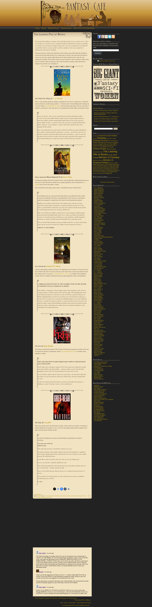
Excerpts (95, 138)
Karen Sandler (98, 248)
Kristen (39, 496)
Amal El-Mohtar (98, 196)
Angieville (96, 385)
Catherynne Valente (99, 209)
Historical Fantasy (106, 142)
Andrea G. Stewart (99, 197)
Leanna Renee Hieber (100, 261)
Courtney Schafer (99, 216)
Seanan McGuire (111, 149)
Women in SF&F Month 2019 (111, 166)
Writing (108, 173)
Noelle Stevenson (99, 295)
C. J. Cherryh (57, 98)
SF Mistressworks (99, 409)
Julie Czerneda (98, 244)
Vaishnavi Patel (98, 350)
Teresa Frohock (98, 344)
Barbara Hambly (98, 201)
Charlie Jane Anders (99, 210)
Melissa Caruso (98, 285)
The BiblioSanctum (99, 413)
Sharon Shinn (98, 326)
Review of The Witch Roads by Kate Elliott (105, 119)
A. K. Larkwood (98, 187)
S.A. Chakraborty (98, 316)
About (43, 28)
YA (111, 173)
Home (37, 28)
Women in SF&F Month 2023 (109, 170)
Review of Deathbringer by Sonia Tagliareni (106, 110)
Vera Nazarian (98, 351)
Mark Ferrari (97, 279)
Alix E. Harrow (98, 194)
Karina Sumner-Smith (100, 251)
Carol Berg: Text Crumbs (101, 362)
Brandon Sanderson (99, 203)
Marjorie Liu (97, 278)
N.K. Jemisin (99, 146)
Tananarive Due (98, 341)
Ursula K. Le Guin (99, 348)
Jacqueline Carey (102, 144)
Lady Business (98, 396)
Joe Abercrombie (98, 242)
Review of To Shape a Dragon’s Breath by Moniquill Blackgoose (105, 113)
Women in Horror (98, 160)
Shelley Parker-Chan (99, 327)
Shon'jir (68, 496)
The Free (84, 496)
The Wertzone (98, 420)
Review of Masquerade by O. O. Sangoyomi (106, 116)
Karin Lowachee (98, 249)
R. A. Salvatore (98, 302)
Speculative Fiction (98, 152)
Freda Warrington (99, 220)
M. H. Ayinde (97, 269)
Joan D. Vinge (98, 241)
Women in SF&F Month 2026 (99, 173)
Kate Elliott (97, 252)
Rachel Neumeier (99, 307)
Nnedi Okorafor (98, 293)
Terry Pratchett (98, 345)
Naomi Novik (97, 292)
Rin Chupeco (97, 311)
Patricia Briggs (98, 296)
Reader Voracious (99, 402)
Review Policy (53, 28)
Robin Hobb (97, 313)
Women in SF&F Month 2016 (107, 164)
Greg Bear (47, 422)
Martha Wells (97, 280)
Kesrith (60, 496)
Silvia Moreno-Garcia (100, 331)
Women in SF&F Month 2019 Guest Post (101, 167)
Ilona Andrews (114, 142)
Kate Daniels (109, 143)
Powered (107, 182)
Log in (61, 602)
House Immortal (54, 496)
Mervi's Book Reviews (100, 398)
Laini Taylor (97, 258)
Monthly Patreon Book (107, 145)
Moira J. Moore (98, 286)
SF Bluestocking (98, 406)
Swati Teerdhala (98, 338)
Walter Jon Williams (99, 352)
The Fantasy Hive (99, 416)
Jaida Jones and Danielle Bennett (103, 237)
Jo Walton (96, 240)
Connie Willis (97, 214)
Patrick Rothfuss (98, 297)
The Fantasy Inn (98, 417)
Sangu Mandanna (99, 320)
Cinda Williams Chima (100, 213)
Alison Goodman (98, 193)
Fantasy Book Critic (99, 391)
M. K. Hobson (98, 271)
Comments (71, 602)
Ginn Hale (96, 225)
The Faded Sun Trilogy (75, 496)
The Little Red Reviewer (100, 419)
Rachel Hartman (98, 306)
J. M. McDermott (98, 369)
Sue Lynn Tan (98, 337)
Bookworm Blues (98, 386)
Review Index (66, 28)
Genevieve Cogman (99, 223)
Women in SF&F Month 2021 (106, 169)
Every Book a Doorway (100, 389)
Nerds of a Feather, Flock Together (103, 399)
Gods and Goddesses (113, 140)
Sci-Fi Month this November (52, 106)
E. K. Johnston (98, 217)
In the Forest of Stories (100, 393)
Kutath (64, 496)
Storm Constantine (99, 335)
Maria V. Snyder (98, 273)
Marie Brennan (98, 275)
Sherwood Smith (98, 330)
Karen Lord (97, 247)
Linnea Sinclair (98, 265)
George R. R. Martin (53, 266)
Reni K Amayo (98, 310)
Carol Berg (97, 206)
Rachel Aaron (97, 304)
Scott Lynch (97, 323)
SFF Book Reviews (99, 410)
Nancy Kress (97, 290)
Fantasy (101, 138)
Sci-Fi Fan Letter (98, 403)
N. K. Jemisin (97, 288)
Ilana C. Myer (97, 231)
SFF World (97, 412)
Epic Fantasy (112, 136)
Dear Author (97, 388)
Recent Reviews (98, 108)
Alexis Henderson (99, 190)
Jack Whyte (97, 234)
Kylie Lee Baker (98, 256)
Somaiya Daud (98, 333)
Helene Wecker (98, 228)
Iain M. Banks (98, 230)
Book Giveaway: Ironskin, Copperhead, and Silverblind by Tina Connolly (56, 598)
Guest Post (96, 142)
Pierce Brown (97, 300)
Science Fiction (99, 149)
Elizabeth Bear (103, 135)
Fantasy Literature (99, 392)
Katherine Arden (98, 254)
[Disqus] (62, 524)
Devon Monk (67, 177)
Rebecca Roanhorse (99, 309)
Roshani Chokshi (98, 314)
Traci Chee (97, 347)
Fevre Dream (47, 496)
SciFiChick (97, 405)
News (104, 147)
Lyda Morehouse (98, 268)
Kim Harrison (97, 255)
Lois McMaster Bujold (100, 266)
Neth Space (97, 401)
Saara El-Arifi (97, 317)
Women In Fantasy (109, 157)
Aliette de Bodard (99, 192)
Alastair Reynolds (99, 189)
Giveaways (104, 140)
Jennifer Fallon (98, 238)
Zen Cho (96, 355)
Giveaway (97, 140)
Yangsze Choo (98, 354)
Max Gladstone (98, 282)
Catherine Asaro (98, 207)
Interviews (95, 143)
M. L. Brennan (98, 272)
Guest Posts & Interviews (83, 28)
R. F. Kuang (97, 303)
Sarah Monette (110, 146)
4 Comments (37, 494)
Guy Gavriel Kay (98, 227)
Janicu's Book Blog (99, 395)
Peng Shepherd (98, 299)
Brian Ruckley (48, 346)
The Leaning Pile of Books (49, 34)
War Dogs (49, 497)
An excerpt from (61, 274)
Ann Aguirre (95, 135)
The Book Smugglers (100, 415)
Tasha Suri (97, 343)
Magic (101, 145)
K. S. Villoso (97, 245)
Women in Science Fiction (103, 161)
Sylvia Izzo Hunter (99, 340)
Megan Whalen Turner (100, 283)
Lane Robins (97, 259)
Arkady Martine (98, 200)
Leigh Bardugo (98, 262)
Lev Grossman (98, 264)
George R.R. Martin (111, 138)
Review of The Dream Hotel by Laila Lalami (106, 121)
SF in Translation (98, 408)
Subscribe (97, 53)
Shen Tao (96, 328)
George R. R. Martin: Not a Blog (103, 366)
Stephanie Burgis (98, 334)
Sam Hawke (97, 319)
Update (110, 155)
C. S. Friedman (98, 204)
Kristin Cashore (98, 374)
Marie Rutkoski (98, 276)
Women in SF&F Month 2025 (109, 171)
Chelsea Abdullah (99, 211)
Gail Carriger (97, 221)
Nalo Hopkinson (98, 289)
